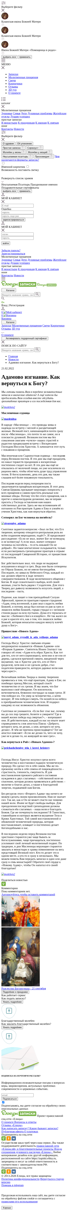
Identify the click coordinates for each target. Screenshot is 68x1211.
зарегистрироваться (13, 219)
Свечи (12, 80)
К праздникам (26, 122)
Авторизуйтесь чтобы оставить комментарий (28, 894)
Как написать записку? (15, 1128)
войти (6, 243)
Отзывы (13, 86)
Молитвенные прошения (23, 77)
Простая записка (12, 148)
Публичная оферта (12, 1131)
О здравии (8, 143)
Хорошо (7, 1207)
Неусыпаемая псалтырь (16, 156)
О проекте (14, 92)
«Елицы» (17, 1125)
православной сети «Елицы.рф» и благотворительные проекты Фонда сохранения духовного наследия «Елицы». (31, 1149)
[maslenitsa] (8, 418)
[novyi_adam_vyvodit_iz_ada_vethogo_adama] (29, 637)
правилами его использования (19, 1201)
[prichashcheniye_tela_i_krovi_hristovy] (25, 747)
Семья (16, 113)
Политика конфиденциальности (20, 1179)
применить (25, 57)
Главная (13, 356)
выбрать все (9, 57)
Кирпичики (15, 83)
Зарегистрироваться (13, 253)
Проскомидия (42, 156)
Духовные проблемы (40, 113)
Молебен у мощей (38, 152)
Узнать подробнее (12, 1002)
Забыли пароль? (10, 250)
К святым (53, 122)
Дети (24, 113)
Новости (19, 129)
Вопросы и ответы (25, 1122)
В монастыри (9, 122)
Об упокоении (24, 143)
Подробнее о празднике (15, 992)
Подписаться (10, 1099)
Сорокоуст (33, 148)
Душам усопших (20, 116)
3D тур (12, 89)
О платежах (31, 1131)
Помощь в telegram (12, 1185)
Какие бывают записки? (43, 1128)
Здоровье (6, 113)
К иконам (41, 122)
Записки (13, 74)
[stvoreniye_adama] (13, 523)
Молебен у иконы (12, 152)
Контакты (7, 129)
